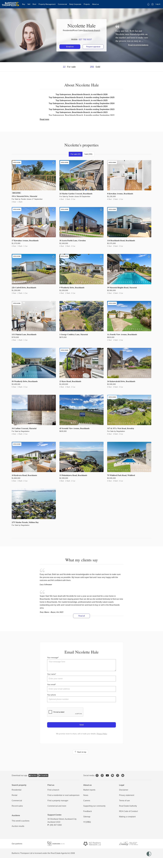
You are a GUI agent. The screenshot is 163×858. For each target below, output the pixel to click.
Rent (34, 4)
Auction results (18, 826)
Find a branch (53, 790)
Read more (44, 119)
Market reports (89, 790)
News (85, 795)
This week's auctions (20, 821)
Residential (16, 790)
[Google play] (43, 775)
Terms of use (124, 801)
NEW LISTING (16, 193)
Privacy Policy (102, 734)
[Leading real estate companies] (131, 843)
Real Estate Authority (128, 806)
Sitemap (86, 817)
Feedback (87, 811)
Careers (86, 801)
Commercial (62, 4)
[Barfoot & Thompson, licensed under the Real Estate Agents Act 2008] (10, 3)
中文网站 (87, 822)
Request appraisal (93, 47)
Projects (87, 4)
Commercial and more (56, 806)
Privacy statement (126, 795)
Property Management (47, 4)
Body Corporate (75, 4)
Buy (23, 4)
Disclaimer (123, 790)
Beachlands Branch (91, 30)
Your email (51, 684)
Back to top (81, 752)
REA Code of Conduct (128, 811)
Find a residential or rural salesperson (63, 795)
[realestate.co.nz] (58, 843)
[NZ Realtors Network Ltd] (94, 843)
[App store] (33, 775)
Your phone (51, 695)
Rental (14, 795)
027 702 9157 (85, 39)
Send (81, 725)
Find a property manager (57, 801)
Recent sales (17, 806)
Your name (51, 674)
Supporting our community (94, 806)
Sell (28, 4)
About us (95, 4)
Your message (52, 657)
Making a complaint (127, 817)
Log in (158, 4)
